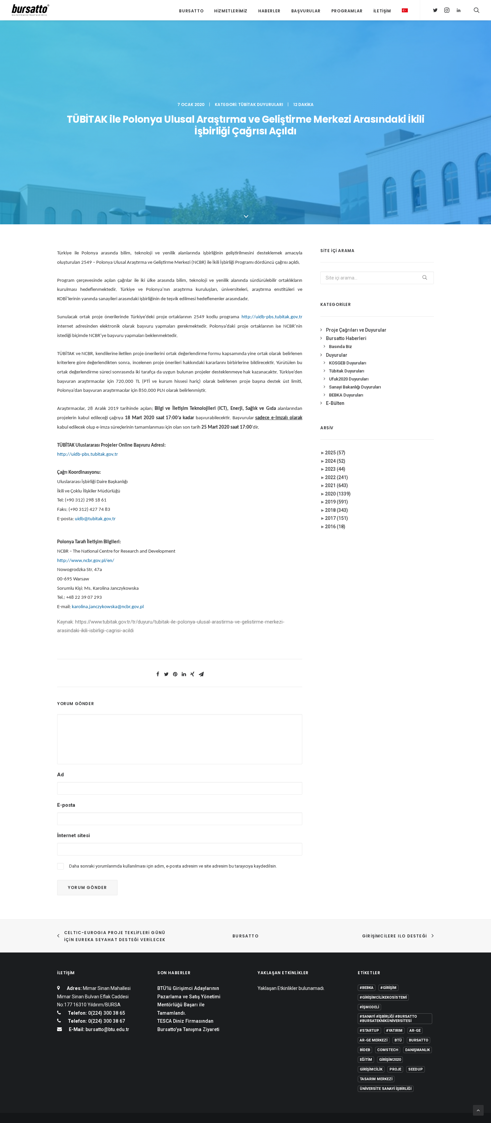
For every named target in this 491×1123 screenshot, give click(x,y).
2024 (335, 461)
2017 (336, 518)
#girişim (388, 988)
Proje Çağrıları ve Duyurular (356, 330)
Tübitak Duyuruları (260, 104)
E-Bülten (335, 403)
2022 (336, 477)
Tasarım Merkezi (376, 1079)
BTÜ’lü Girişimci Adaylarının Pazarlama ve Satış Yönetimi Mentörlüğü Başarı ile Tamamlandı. (188, 1001)
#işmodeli (369, 1007)
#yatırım (394, 1030)
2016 (335, 526)
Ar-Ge (415, 1030)
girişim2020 (390, 1059)
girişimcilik (371, 1069)
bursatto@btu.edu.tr (107, 1029)
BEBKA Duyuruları (346, 395)
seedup (415, 1069)
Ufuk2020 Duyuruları (348, 378)
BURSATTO (245, 936)
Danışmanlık (417, 1050)
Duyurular (336, 355)
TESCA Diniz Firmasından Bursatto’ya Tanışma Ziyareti (188, 1025)
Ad (60, 775)
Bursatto (191, 11)
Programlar (347, 11)
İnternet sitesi (73, 835)
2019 (336, 501)
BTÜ (398, 1040)
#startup (369, 1030)
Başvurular (306, 11)
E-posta (66, 805)
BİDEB (365, 1050)
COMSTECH (387, 1050)
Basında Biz (340, 346)
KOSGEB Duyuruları (347, 362)
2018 (336, 510)
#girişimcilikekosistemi (383, 997)
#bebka (366, 988)
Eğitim (366, 1059)
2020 (338, 493)
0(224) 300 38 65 (106, 1013)
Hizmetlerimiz (231, 11)
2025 (335, 452)
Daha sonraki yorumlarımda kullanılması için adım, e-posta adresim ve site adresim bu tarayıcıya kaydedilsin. (173, 866)
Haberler (269, 11)
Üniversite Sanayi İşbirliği (386, 1089)
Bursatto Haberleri (346, 338)
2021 (336, 485)
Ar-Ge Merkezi (373, 1040)
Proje (395, 1069)
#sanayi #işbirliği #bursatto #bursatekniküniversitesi (388, 1018)
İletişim (382, 11)
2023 (335, 469)
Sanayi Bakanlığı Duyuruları (355, 386)
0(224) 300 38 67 (106, 1021)
